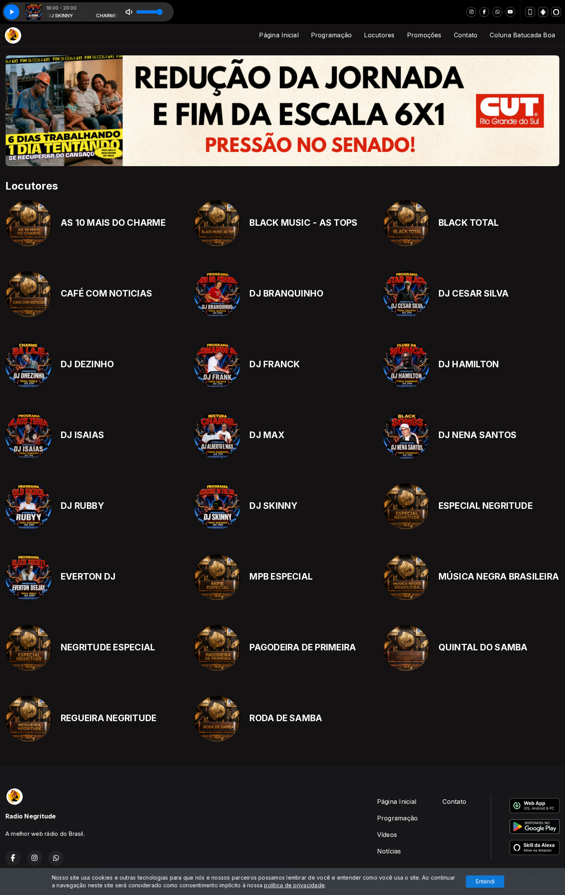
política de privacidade (294, 885)
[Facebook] (484, 12)
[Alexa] (556, 12)
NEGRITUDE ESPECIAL (108, 647)
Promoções (424, 35)
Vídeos (387, 834)
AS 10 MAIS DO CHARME (113, 222)
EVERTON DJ (88, 576)
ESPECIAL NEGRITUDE (486, 505)
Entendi (485, 881)
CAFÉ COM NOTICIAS (106, 293)
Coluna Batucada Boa (522, 35)
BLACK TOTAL (469, 222)
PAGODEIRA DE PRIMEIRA (302, 647)
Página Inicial (278, 35)
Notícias (389, 851)
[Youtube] (510, 12)
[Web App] (530, 12)
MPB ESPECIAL (280, 576)
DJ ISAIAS (82, 435)
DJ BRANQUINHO (286, 293)
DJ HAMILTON (469, 364)
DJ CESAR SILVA (473, 293)
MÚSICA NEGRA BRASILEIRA (499, 576)
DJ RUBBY (82, 505)
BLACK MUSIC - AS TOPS (303, 222)
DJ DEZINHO (87, 364)
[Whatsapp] (497, 12)
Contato (466, 35)
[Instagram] (471, 12)
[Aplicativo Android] (543, 12)
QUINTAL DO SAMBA (483, 647)
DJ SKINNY (273, 505)
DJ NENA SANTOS (478, 435)
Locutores (379, 35)
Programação (331, 35)
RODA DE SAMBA (285, 718)
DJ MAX (266, 435)
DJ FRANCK (274, 364)
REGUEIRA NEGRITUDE (108, 718)
